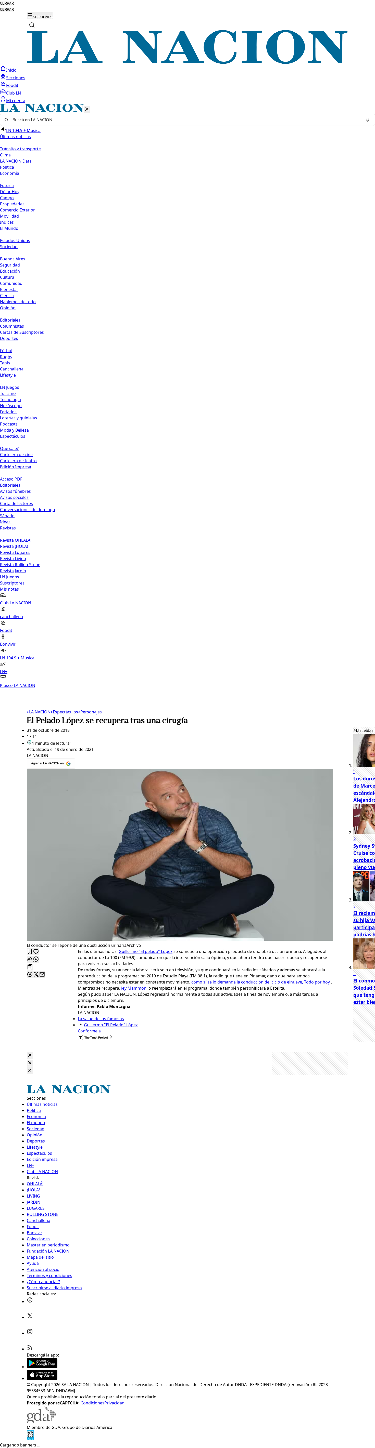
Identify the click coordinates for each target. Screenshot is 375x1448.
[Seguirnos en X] (30, 1317)
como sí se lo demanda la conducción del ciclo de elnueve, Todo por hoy (261, 982)
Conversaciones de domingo (27, 509)
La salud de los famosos (101, 1018)
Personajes (90, 712)
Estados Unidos (15, 240)
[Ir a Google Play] (42, 1367)
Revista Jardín (13, 571)
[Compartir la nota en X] (36, 974)
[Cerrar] (87, 109)
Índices (7, 222)
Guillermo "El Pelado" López (111, 1025)
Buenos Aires (12, 259)
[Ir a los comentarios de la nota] (36, 951)
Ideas (5, 522)
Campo (7, 198)
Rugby (6, 357)
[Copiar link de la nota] (30, 967)
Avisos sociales (14, 497)
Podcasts (9, 424)
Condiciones (92, 1403)
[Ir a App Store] (42, 1378)
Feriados (8, 412)
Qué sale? (9, 448)
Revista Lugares (15, 552)
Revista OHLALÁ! (15, 540)
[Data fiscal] (30, 1439)
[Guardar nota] (30, 951)
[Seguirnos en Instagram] (30, 1333)
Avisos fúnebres (15, 491)
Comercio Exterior (17, 210)
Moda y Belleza (14, 430)
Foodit (12, 85)
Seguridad (10, 265)
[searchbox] (185, 120)
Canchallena (11, 369)
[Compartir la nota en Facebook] (30, 974)
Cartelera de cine (16, 454)
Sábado (7, 516)
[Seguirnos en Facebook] (30, 1301)
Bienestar (9, 289)
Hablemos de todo (18, 301)
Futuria (7, 185)
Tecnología (10, 399)
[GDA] (41, 1421)
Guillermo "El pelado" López (145, 951)
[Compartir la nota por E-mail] (42, 974)
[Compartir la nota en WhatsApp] (36, 959)
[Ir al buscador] (32, 25)
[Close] (30, 1055)
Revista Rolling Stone (20, 564)
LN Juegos (9, 387)
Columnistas (12, 326)
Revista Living (13, 558)
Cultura (7, 277)
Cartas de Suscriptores (22, 332)
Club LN (13, 93)
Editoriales (10, 320)
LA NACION (39, 712)
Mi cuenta (15, 100)
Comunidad (11, 283)
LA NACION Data (16, 161)
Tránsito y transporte (20, 149)
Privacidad (114, 1403)
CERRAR (7, 3)
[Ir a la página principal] (187, 62)
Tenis (5, 363)
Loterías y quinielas (18, 418)
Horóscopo (11, 405)
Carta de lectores (16, 503)
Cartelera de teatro (18, 460)
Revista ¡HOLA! (14, 546)
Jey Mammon (133, 988)
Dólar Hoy (9, 191)
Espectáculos (64, 712)
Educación (10, 271)
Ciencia (7, 295)
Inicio (11, 70)
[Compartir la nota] (30, 959)
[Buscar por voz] (367, 120)
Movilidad (9, 216)
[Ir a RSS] (30, 1349)
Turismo (8, 393)
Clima (5, 155)
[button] (187, 396)
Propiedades (12, 204)
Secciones (15, 78)
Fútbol (6, 350)
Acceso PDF (11, 479)
